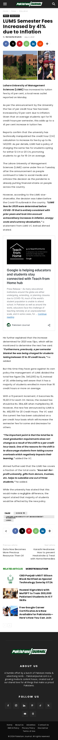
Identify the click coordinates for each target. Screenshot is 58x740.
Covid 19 (20, 513)
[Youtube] (25, 714)
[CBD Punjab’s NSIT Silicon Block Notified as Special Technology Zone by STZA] (10, 579)
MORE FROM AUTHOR (37, 568)
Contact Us (43, 725)
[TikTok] (40, 706)
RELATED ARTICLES (13, 568)
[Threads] (33, 714)
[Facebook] (6, 44)
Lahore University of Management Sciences (25, 517)
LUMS (8, 520)
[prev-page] (5, 625)
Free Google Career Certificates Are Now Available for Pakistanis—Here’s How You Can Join (36, 613)
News (13, 11)
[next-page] (9, 625)
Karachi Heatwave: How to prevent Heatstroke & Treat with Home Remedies (42, 554)
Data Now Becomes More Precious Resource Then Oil (14, 552)
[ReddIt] (40, 44)
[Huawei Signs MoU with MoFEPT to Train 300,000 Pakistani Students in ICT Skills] (10, 593)
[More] (47, 44)
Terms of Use (29, 731)
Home (5, 11)
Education (23, 11)
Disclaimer (43, 728)
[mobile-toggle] (5, 4)
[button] (54, 4)
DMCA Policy (13, 728)
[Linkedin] (33, 44)
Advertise (30, 725)
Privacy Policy (28, 728)
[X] (13, 44)
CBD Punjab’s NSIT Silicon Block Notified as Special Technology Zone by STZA (36, 579)
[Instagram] (16, 706)
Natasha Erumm (14, 37)
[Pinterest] (20, 44)
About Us (19, 725)
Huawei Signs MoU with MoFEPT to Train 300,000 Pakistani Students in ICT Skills (35, 595)
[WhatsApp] (26, 44)
